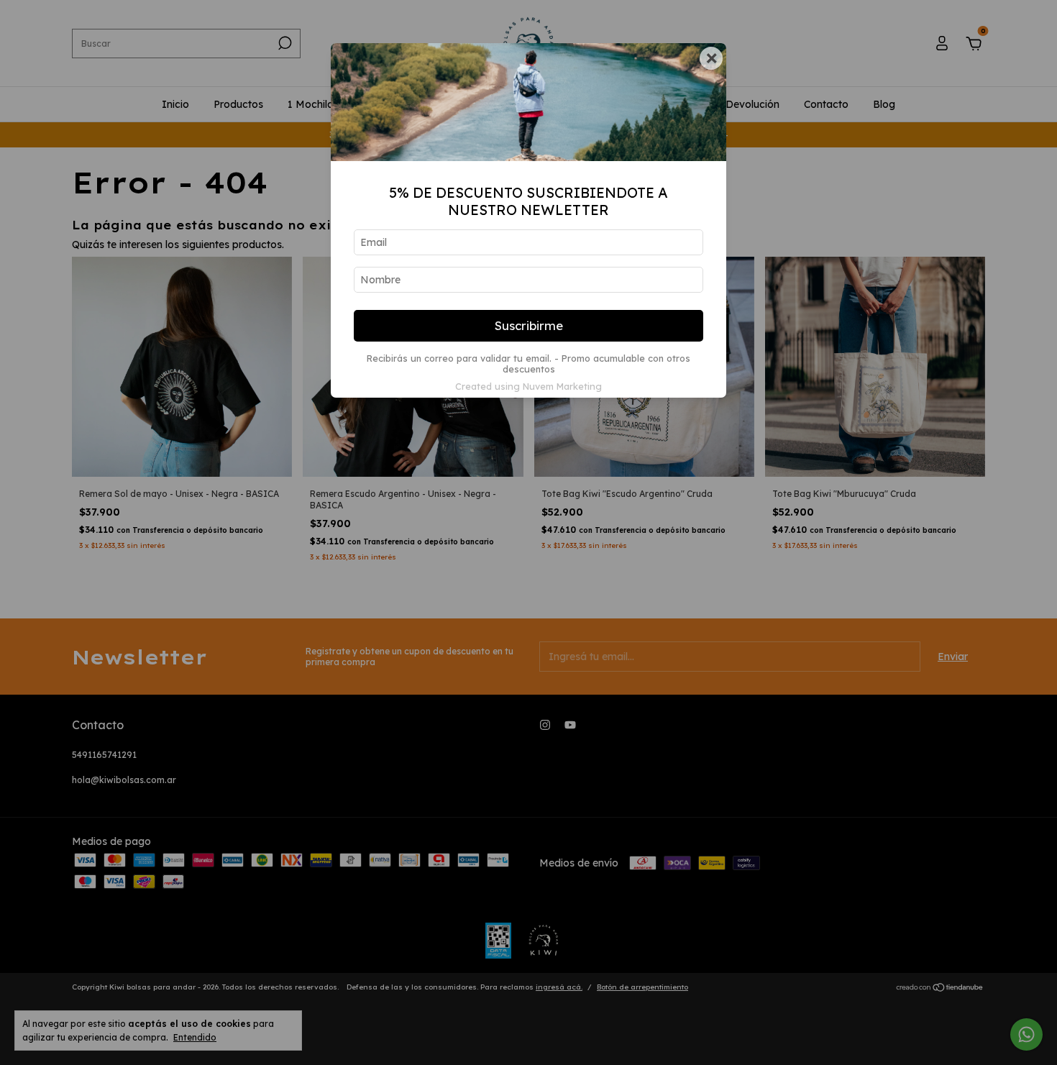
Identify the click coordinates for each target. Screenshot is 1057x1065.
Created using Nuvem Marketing (528, 386)
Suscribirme (529, 325)
